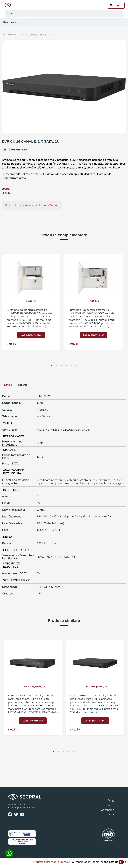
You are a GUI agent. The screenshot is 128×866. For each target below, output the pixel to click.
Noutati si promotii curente (45, 861)
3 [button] (61, 366)
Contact (109, 814)
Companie (107, 809)
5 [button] (71, 366)
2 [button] (56, 366)
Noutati (109, 805)
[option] (31, 302)
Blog (111, 800)
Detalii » (11, 343)
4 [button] (66, 366)
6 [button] (76, 366)
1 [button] (51, 366)
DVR (22, 35)
